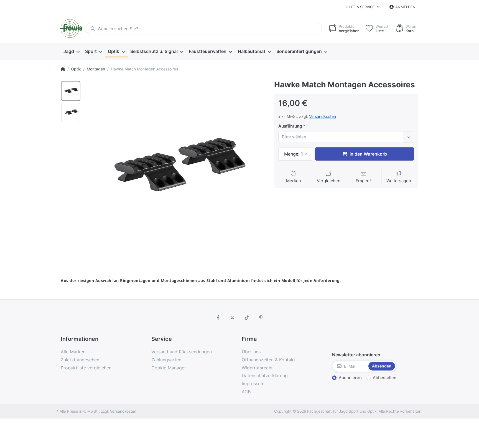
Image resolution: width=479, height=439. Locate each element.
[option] (70, 91)
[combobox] (346, 137)
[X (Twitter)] (232, 317)
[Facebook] (218, 317)
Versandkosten (322, 116)
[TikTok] (247, 317)
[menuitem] (71, 51)
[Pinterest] (261, 317)
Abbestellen (384, 377)
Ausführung (290, 126)
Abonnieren (350, 377)
